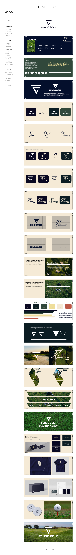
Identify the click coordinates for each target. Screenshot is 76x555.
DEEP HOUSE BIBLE (8, 54)
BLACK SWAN (8, 81)
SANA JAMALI (9, 12)
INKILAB (9, 31)
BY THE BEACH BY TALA (9, 58)
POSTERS (9, 69)
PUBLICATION (9, 26)
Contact (9, 85)
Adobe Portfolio (51, 549)
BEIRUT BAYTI (8, 29)
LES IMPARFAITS (8, 61)
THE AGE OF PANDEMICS (8, 34)
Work (8, 21)
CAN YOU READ (9, 75)
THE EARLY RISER (9, 43)
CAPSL (9, 51)
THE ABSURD (8, 72)
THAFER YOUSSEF (8, 77)
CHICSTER (9, 47)
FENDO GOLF (8, 49)
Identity (9, 40)
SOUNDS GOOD (9, 65)
